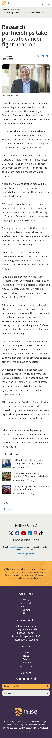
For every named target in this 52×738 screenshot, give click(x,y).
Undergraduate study (26, 625)
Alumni (26, 609)
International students (26, 639)
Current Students (26, 602)
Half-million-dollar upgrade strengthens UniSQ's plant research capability (28, 463)
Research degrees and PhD (26, 636)
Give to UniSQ (26, 666)
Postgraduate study (26, 629)
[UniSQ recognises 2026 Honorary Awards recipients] (6, 489)
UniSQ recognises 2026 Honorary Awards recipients (31, 488)
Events (26, 659)
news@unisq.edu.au (17, 547)
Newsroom (14, 9)
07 (27, 9)
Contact (26, 652)
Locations (26, 662)
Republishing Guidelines (25, 553)
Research (8, 509)
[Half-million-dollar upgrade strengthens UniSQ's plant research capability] (6, 463)
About (26, 613)
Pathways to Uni (26, 632)
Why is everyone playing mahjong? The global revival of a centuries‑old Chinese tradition (31, 476)
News (26, 655)
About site (26, 731)
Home (4, 9)
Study (26, 599)
